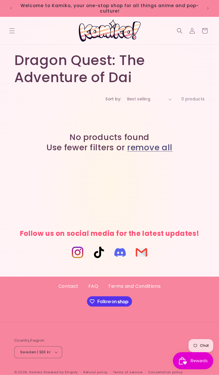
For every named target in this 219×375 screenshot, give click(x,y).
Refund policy (95, 372)
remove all (150, 147)
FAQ (93, 286)
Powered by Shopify (61, 372)
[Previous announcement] (11, 8)
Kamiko (35, 372)
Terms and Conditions (134, 286)
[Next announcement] (208, 8)
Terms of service (128, 372)
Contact (68, 286)
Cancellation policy (165, 372)
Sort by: (113, 99)
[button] (12, 31)
